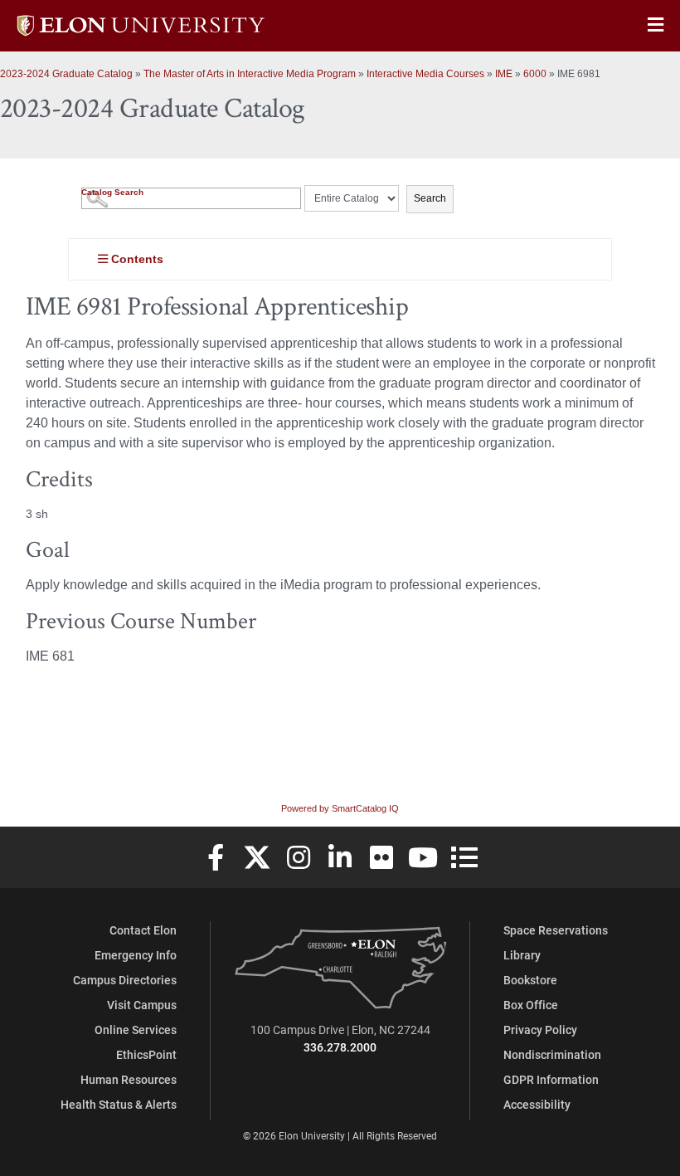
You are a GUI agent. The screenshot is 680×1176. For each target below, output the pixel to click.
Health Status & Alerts (119, 1104)
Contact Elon (143, 930)
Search (430, 198)
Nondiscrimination (552, 1054)
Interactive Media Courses (425, 74)
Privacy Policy (540, 1029)
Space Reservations (555, 930)
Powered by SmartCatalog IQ (340, 808)
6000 (534, 74)
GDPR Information (551, 1079)
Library (522, 955)
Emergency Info (136, 955)
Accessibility (537, 1104)
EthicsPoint (146, 1054)
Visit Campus (142, 1005)
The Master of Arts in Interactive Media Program (249, 74)
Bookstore (530, 980)
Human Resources (128, 1079)
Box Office (530, 1005)
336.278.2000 (340, 1047)
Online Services (136, 1029)
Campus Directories (125, 980)
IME (503, 74)
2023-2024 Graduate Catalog (66, 74)
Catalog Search (112, 192)
